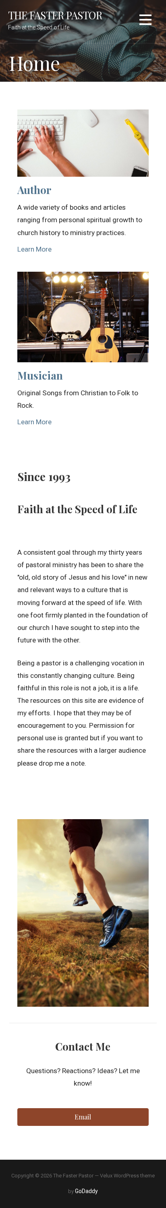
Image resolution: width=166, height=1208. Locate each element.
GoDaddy (86, 1191)
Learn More (34, 249)
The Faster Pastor (55, 15)
